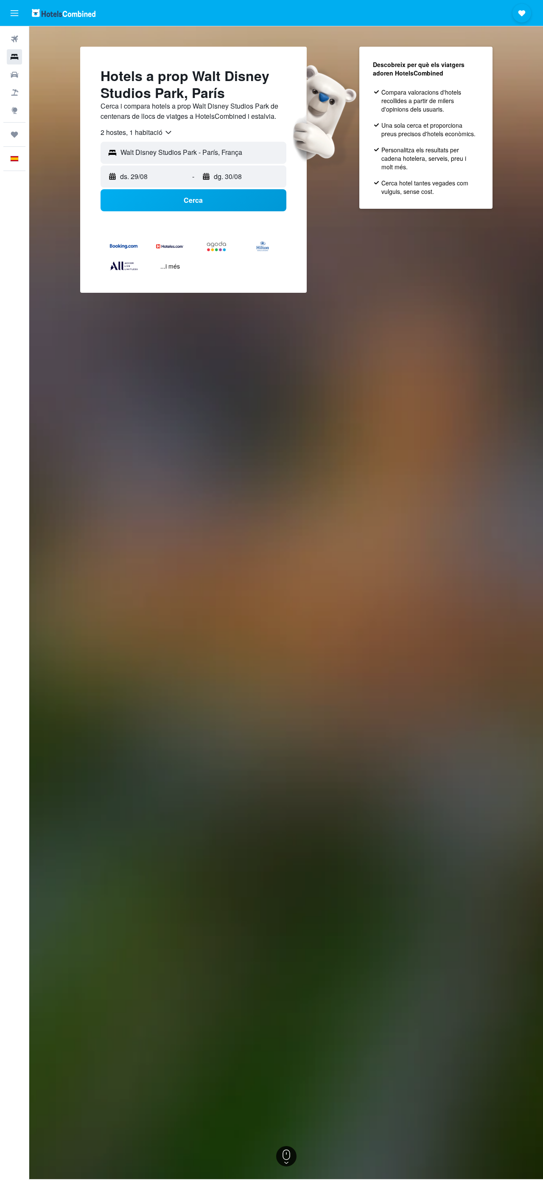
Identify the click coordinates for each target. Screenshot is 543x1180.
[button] (14, 13)
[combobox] (137, 132)
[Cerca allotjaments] (14, 56)
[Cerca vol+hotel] (14, 92)
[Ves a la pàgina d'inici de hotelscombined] (64, 13)
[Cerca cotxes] (14, 74)
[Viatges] (14, 134)
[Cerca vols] (14, 39)
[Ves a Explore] (14, 110)
